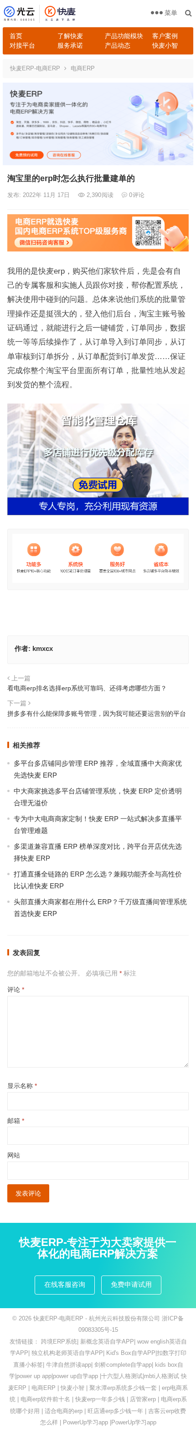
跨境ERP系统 (59, 1341)
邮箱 (15, 1120)
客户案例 (165, 35)
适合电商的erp (64, 1411)
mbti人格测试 (161, 1376)
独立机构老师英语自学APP (67, 1352)
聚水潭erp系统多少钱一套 (123, 1387)
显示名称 (22, 1085)
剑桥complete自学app (123, 1364)
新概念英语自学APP (107, 1341)
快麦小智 (165, 45)
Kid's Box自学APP (130, 1352)
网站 (13, 1155)
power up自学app (75, 1376)
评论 (15, 989)
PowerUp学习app (85, 1422)
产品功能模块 (124, 35)
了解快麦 (70, 35)
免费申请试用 (131, 1284)
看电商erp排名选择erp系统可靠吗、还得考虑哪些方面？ (87, 688)
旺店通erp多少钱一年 (115, 1411)
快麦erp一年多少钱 (100, 1399)
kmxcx (42, 648)
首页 (16, 35)
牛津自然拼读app (68, 1364)
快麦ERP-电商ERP (35, 68)
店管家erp (143, 1399)
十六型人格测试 (122, 1376)
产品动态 (117, 45)
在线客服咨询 (64, 1284)
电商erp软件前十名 (45, 1399)
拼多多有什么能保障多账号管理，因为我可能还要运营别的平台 (96, 713)
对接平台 (22, 45)
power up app (34, 1376)
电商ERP (83, 68)
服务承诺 (70, 45)
